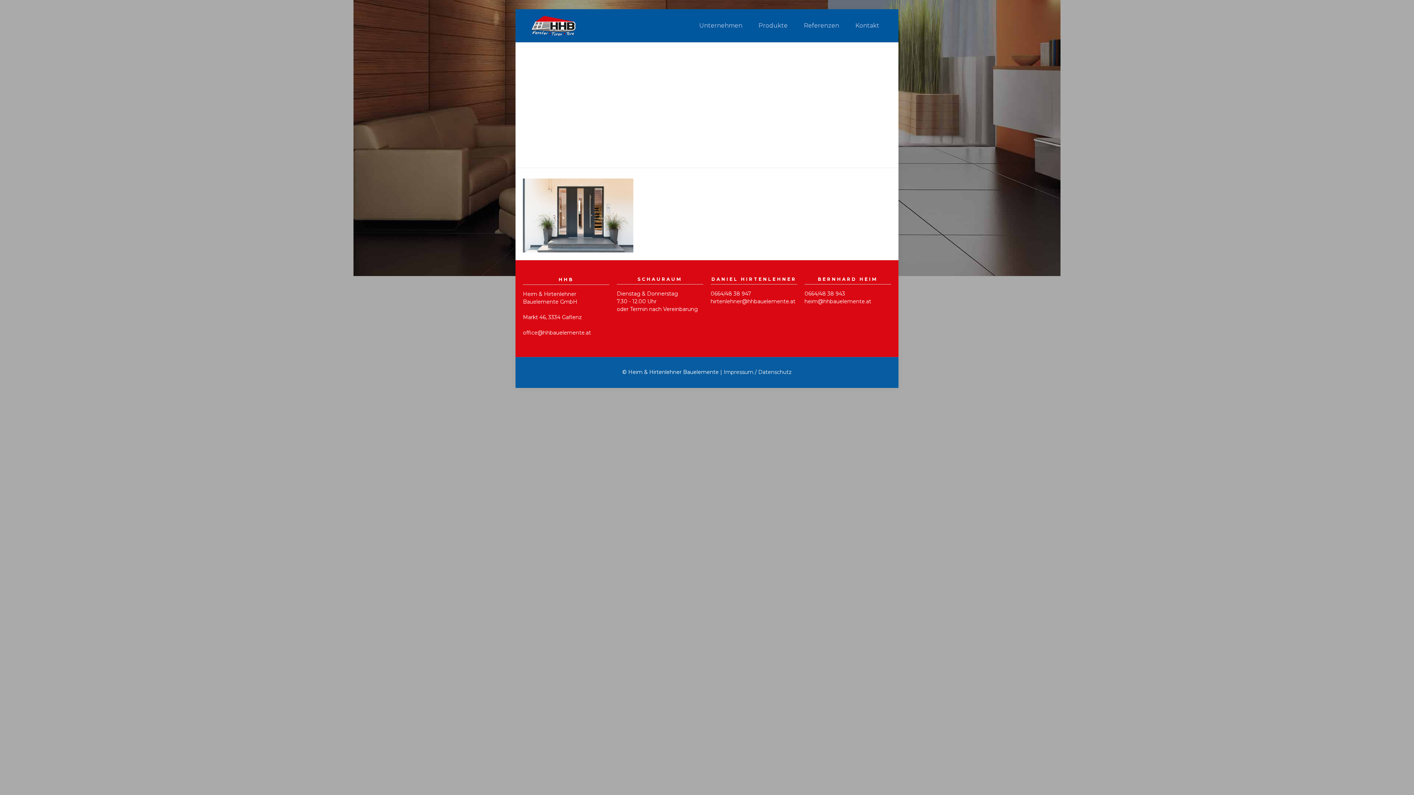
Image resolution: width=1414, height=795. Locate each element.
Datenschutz (775, 372)
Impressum (738, 372)
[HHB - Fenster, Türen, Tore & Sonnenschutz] (554, 25)
